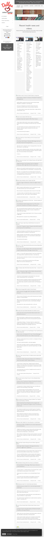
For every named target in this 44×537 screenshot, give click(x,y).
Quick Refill (31, 5)
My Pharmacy (4, 16)
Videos (28, 18)
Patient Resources (5, 20)
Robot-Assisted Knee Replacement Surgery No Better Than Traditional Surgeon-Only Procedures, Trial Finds (29, 404)
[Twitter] (7, 26)
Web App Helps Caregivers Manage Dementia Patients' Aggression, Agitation (28, 446)
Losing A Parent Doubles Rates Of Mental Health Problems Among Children (28, 509)
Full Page (39, 113)
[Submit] (40, 15)
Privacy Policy (7, 42)
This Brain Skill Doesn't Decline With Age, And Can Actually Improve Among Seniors (29, 141)
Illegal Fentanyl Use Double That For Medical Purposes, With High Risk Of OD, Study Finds (27, 164)
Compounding (4, 18)
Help (22, 5)
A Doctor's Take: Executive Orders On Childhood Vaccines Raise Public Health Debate (28, 359)
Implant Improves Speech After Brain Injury (27, 119)
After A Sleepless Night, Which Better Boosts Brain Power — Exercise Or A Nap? (29, 271)
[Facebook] (6, 26)
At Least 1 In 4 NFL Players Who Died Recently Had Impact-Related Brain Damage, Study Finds (29, 249)
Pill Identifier (26, 5)
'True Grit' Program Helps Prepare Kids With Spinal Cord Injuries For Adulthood (29, 227)
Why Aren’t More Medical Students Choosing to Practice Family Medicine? (29, 47)
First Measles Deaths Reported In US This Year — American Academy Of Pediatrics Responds (28, 204)
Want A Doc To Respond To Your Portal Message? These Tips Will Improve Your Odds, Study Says (29, 334)
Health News (21, 18)
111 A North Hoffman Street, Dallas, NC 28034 (24, 1)
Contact (3, 22)
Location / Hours (37, 5)
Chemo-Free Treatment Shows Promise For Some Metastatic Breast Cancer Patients (29, 382)
